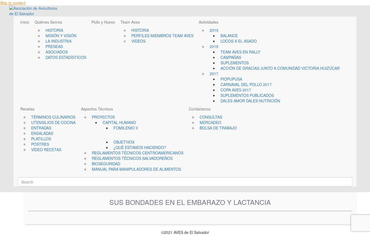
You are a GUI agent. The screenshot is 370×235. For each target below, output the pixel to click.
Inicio (24, 22)
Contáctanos (199, 109)
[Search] (19, 175)
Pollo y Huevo (103, 22)
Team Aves (130, 22)
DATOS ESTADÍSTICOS (66, 57)
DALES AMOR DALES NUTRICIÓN (250, 100)
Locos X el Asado (238, 41)
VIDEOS (138, 41)
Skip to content (12, 2)
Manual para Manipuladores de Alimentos (136, 169)
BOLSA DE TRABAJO (218, 128)
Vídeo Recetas (46, 149)
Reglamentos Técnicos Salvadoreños (132, 158)
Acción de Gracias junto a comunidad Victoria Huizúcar (280, 68)
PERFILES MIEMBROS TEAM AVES (162, 35)
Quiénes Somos (48, 22)
